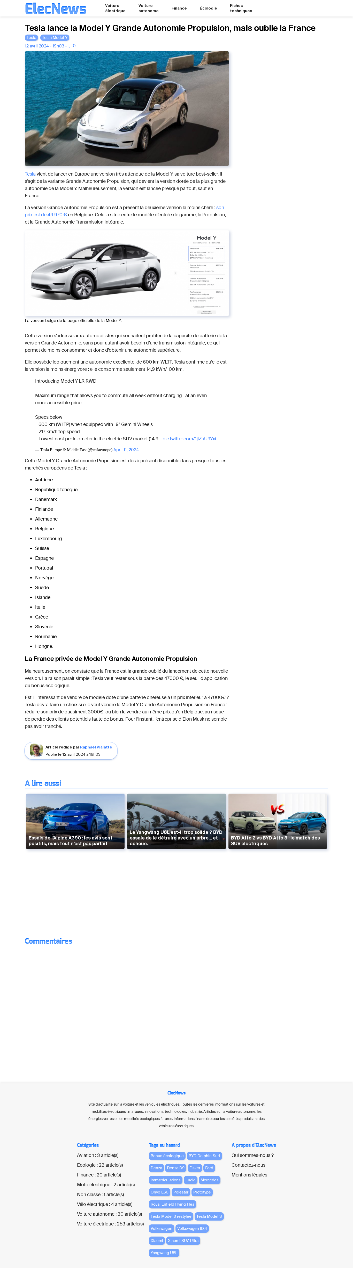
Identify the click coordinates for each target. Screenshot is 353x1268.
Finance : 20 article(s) (99, 1175)
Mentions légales (249, 1175)
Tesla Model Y (54, 37)
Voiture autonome (149, 8)
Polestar (180, 1192)
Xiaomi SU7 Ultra (183, 1240)
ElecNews (55, 10)
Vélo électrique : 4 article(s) (104, 1204)
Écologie (208, 8)
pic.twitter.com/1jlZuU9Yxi (189, 439)
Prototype (202, 1192)
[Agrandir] (222, 58)
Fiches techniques (241, 8)
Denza (156, 1168)
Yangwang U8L (164, 1252)
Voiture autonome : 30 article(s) (109, 1214)
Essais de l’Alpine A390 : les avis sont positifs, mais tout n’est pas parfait (70, 840)
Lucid (191, 1180)
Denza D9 (176, 1168)
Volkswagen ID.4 (192, 1228)
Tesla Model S (209, 1216)
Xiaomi (157, 1240)
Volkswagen (161, 1228)
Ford (209, 1168)
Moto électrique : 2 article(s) (106, 1185)
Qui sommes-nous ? (253, 1155)
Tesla (31, 37)
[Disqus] (176, 1012)
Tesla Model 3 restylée (171, 1216)
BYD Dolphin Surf (204, 1155)
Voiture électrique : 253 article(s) (110, 1224)
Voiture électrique (115, 8)
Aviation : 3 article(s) (97, 1155)
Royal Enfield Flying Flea (172, 1204)
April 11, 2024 (126, 449)
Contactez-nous (248, 1165)
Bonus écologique (167, 1155)
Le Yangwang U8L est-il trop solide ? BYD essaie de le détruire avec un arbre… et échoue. (176, 837)
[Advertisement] (289, 128)
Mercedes (210, 1180)
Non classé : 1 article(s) (100, 1194)
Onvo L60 (159, 1192)
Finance (179, 8)
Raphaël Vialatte (96, 747)
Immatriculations (166, 1180)
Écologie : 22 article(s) (100, 1165)
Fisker (194, 1168)
